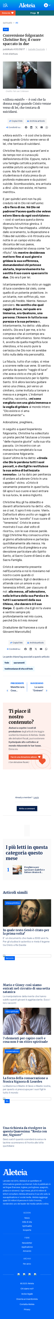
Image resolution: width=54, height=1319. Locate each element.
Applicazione (27, 1247)
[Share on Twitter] (36, 127)
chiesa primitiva (13, 903)
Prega (33, 13)
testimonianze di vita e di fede (19, 668)
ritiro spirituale (12, 1011)
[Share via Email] (41, 127)
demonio (10, 958)
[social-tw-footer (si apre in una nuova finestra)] (30, 1274)
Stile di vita (27, 1222)
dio (7, 1101)
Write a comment (27, 808)
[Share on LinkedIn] (31, 127)
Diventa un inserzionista (27, 1299)
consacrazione (12, 1051)
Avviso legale (27, 1294)
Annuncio (27, 1251)
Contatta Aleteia (27, 1304)
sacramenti (19, 662)
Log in (36, 797)
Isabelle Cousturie (36, 49)
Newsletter (27, 1243)
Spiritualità (7, 23)
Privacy (27, 1309)
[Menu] (9, 5)
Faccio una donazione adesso (24, 757)
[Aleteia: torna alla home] (27, 5)
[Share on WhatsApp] (47, 127)
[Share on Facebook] (26, 127)
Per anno (27, 1264)
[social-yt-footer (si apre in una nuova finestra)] (19, 1274)
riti (17, 22)
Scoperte (27, 1230)
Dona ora (6, 13)
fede (7, 662)
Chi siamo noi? (27, 1288)
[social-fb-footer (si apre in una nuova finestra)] (24, 1274)
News (27, 1218)
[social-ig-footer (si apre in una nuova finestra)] (35, 1274)
